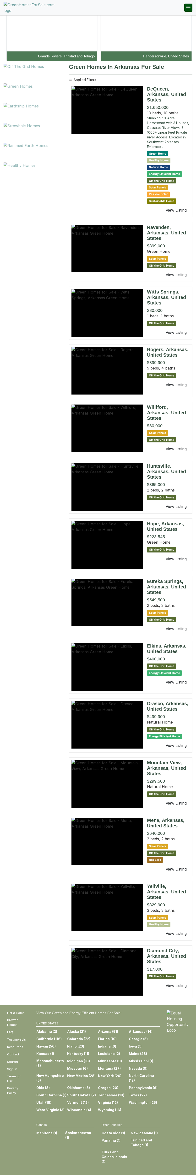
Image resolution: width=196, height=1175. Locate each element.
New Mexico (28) (81, 1076)
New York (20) (109, 1076)
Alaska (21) (76, 1031)
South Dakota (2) (81, 1095)
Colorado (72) (78, 1039)
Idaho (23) (75, 1046)
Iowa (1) (135, 1046)
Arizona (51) (108, 1031)
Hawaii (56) (46, 1046)
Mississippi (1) (141, 1061)
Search (12, 1062)
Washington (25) (143, 1102)
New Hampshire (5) (50, 1078)
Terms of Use (14, 1078)
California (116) (49, 1039)
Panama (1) (111, 1140)
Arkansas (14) (140, 1031)
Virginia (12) (108, 1102)
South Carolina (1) (51, 1095)
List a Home (16, 1013)
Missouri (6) (77, 1068)
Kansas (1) (45, 1054)
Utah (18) (43, 1102)
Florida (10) (107, 1039)
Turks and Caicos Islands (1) (114, 1157)
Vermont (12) (78, 1102)
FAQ (10, 1032)
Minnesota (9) (110, 1061)
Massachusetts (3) (50, 1063)
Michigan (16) (78, 1061)
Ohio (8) (43, 1088)
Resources (15, 1047)
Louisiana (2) (109, 1054)
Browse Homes (12, 1022)
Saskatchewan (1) (78, 1135)
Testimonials (16, 1039)
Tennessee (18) (111, 1095)
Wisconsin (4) (79, 1110)
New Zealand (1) (144, 1133)
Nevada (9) (138, 1068)
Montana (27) (109, 1068)
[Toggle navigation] (188, 8)
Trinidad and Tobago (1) (141, 1142)
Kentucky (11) (78, 1054)
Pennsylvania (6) (143, 1088)
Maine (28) (138, 1054)
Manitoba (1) (46, 1133)
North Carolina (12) (141, 1078)
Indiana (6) (107, 1046)
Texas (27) (138, 1095)
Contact (13, 1054)
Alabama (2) (46, 1031)
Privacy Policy (12, 1090)
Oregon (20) (108, 1088)
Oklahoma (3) (78, 1088)
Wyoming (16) (109, 1110)
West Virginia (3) (50, 1110)
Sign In (12, 1069)
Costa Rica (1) (113, 1133)
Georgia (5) (138, 1039)
